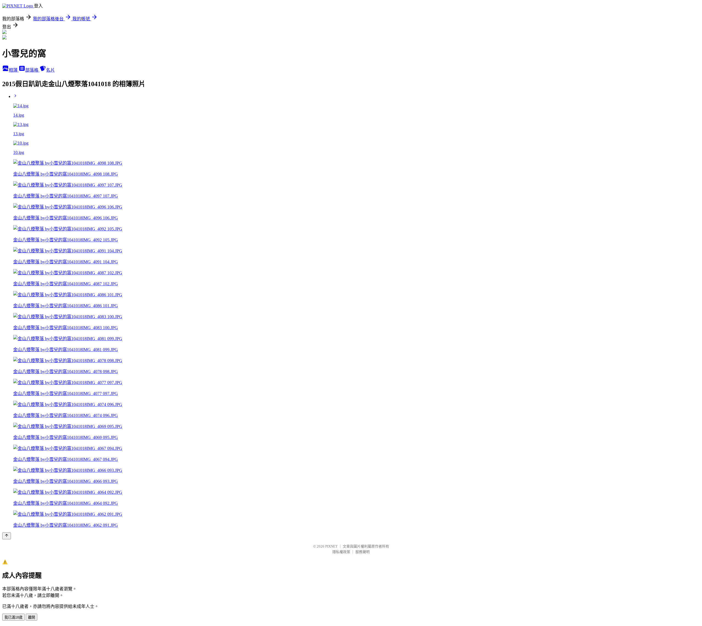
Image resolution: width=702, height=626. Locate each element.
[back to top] (6, 535)
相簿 (14, 70)
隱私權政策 (341, 552)
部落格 (32, 70)
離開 (31, 617)
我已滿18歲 (13, 617)
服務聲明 (362, 552)
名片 (50, 70)
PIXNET (331, 546)
